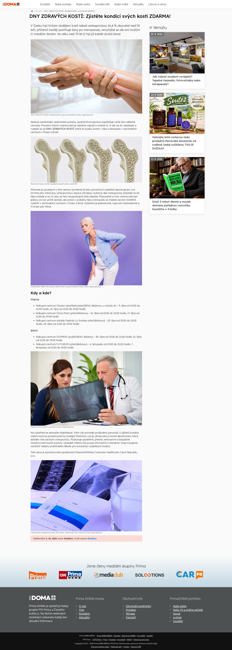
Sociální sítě (102, 4)
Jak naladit (121, 639)
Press (105, 639)
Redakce (92, 538)
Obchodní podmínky (138, 606)
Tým (81, 610)
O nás (82, 606)
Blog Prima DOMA (129, 636)
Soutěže (45, 4)
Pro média (141, 636)
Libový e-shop (157, 4)
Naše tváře (121, 4)
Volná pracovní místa (141, 639)
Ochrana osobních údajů (100, 647)
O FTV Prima (97, 639)
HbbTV (129, 639)
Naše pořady (63, 4)
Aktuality (138, 4)
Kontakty (84, 613)
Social (176, 613)
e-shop (177, 617)
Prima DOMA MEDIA (104, 636)
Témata (130, 613)
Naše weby (83, 4)
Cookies (126, 647)
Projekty (131, 610)
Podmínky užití (116, 647)
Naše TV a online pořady (188, 610)
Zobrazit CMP (136, 647)
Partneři (131, 617)
